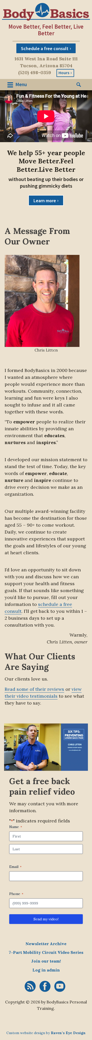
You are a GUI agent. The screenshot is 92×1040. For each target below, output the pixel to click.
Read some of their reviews (34, 689)
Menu (20, 84)
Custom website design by (46, 1033)
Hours (64, 72)
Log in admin (46, 970)
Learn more (44, 201)
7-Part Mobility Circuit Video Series (46, 952)
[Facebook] (45, 986)
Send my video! (46, 919)
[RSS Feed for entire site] (30, 986)
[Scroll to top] (8, 1017)
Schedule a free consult (44, 48)
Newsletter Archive (46, 943)
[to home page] (46, 12)
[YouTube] (60, 986)
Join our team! (46, 961)
